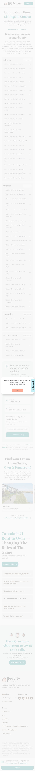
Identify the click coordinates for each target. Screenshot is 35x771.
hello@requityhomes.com (17, 384)
